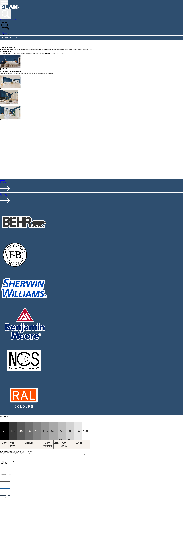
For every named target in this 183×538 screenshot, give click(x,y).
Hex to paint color (16, 19)
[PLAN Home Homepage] (9, 8)
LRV (7, 418)
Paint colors (12, 19)
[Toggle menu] (4, 2)
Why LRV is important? (39, 418)
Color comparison (3, 19)
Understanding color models (36, 459)
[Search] (5, 14)
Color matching (8, 19)
